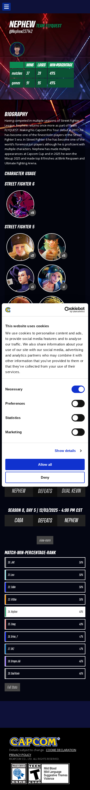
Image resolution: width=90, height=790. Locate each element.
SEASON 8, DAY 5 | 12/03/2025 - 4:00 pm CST (45, 510)
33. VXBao (45, 599)
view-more (45, 540)
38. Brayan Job (45, 661)
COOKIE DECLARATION (61, 750)
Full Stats (12, 687)
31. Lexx (45, 575)
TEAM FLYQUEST (48, 26)
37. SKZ (45, 649)
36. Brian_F (45, 636)
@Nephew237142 (21, 31)
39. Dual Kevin (45, 673)
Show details (65, 451)
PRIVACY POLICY (20, 755)
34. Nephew (45, 611)
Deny (45, 477)
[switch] (78, 403)
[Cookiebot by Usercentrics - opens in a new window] (65, 310)
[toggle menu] (6, 7)
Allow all (45, 464)
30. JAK (45, 562)
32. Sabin (45, 587)
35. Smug (45, 624)
